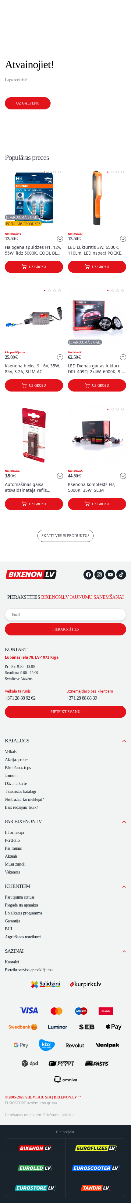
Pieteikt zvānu (65, 712)
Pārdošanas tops (18, 767)
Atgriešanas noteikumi (23, 937)
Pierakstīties (65, 629)
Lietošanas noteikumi (23, 1115)
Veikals (10, 751)
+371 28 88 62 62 (20, 698)
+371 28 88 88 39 (81, 698)
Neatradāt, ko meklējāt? (24, 799)
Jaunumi (12, 775)
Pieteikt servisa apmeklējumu (29, 970)
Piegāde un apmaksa (21, 905)
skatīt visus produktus (65, 536)
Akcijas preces (16, 759)
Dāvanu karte (16, 783)
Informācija (14, 832)
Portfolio (12, 840)
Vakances (12, 872)
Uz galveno (28, 103)
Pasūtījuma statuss (19, 897)
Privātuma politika (58, 1115)
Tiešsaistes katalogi (20, 791)
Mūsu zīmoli (15, 864)
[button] (45, 172)
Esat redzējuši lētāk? (21, 807)
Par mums (13, 848)
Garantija (12, 921)
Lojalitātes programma (23, 913)
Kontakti (12, 962)
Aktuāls (11, 856)
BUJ (8, 929)
